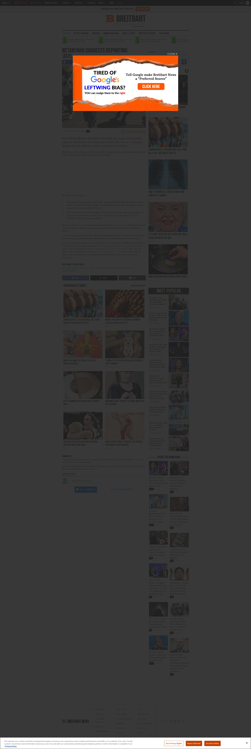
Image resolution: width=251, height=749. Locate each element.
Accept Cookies (212, 743)
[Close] (247, 743)
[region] (125, 743)
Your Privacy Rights (174, 743)
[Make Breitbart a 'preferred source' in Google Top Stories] (125, 81)
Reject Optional (193, 743)
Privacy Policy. (11, 746)
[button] (125, 374)
